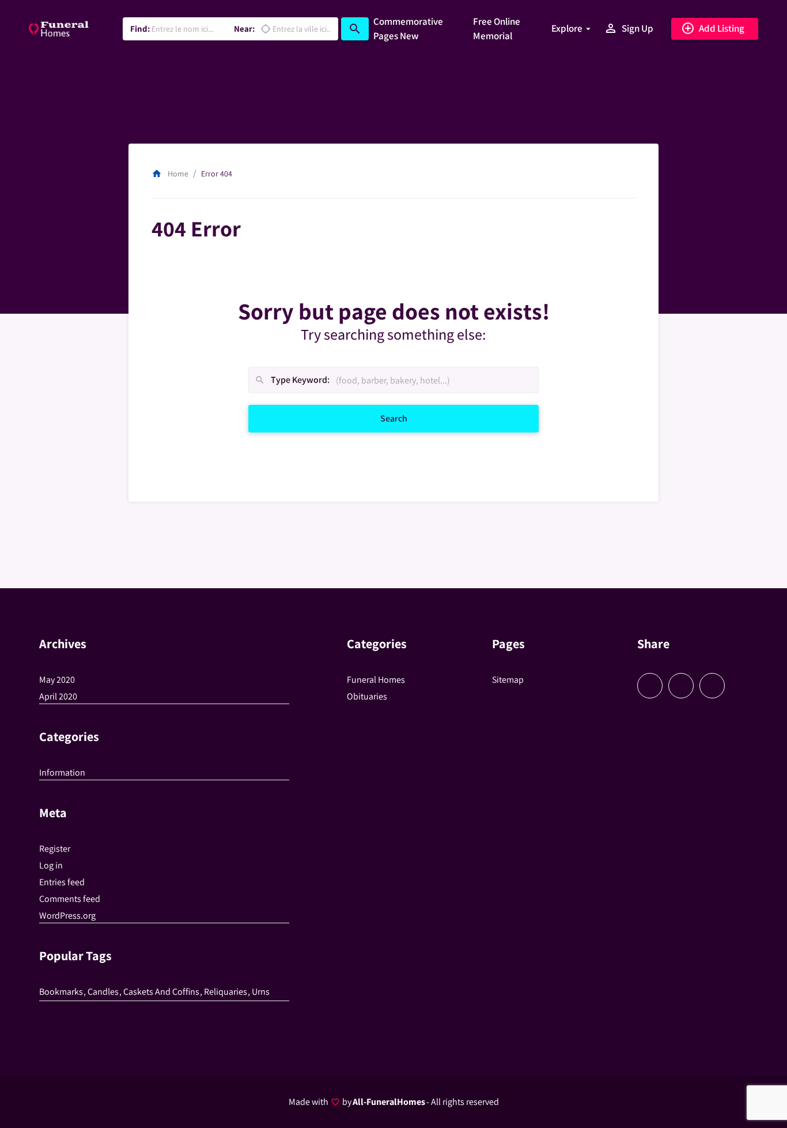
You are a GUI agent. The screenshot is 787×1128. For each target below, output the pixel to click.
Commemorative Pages (408, 29)
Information (62, 772)
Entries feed (62, 882)
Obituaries (367, 696)
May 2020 (57, 680)
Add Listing (712, 28)
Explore (566, 28)
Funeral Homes (376, 680)
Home (170, 173)
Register (54, 849)
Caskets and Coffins (161, 992)
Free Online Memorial (496, 29)
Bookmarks (61, 992)
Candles (103, 992)
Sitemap (508, 680)
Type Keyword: (292, 380)
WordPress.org (67, 915)
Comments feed (69, 899)
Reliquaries (225, 992)
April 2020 (58, 696)
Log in (51, 865)
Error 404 (216, 173)
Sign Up (628, 28)
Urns (261, 992)
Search (407, 418)
